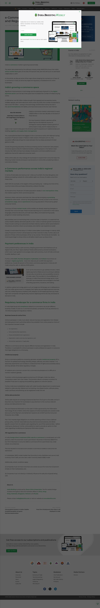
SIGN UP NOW (28, 34)
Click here (32, 39)
